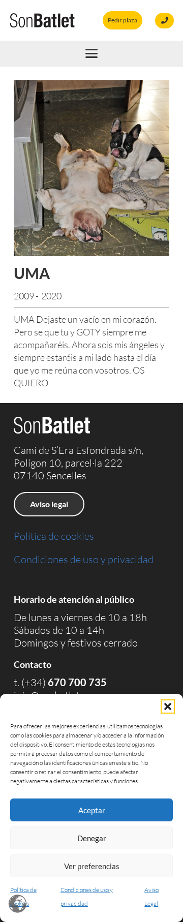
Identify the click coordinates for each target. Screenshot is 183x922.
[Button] (164, 20)
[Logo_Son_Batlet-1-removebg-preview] (42, 20)
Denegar (91, 838)
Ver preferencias (91, 866)
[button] (168, 706)
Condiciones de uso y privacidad (84, 559)
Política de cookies (54, 536)
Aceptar (91, 810)
